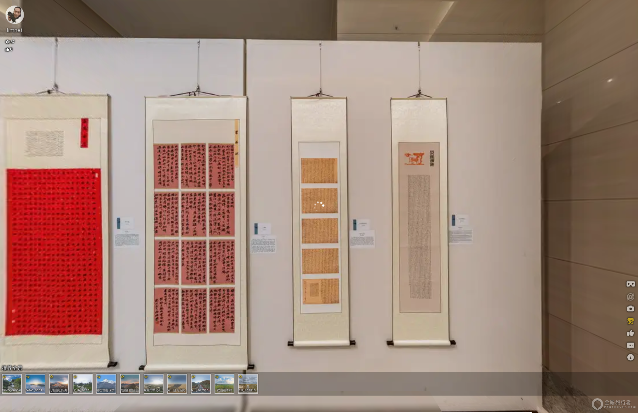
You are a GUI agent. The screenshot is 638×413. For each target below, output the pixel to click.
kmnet (15, 30)
